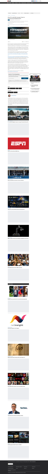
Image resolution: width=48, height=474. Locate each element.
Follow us (24, 41)
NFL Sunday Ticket (12, 88)
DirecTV (17, 88)
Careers (17, 468)
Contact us (25, 468)
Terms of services (17, 80)
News (10, 2)
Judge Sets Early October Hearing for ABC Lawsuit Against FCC (34, 86)
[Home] (8, 3)
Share (9, 41)
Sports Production (13, 15)
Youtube (20, 88)
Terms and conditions (10, 466)
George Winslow (13, 95)
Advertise (33, 468)
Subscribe (28, 2)
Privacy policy (25, 466)
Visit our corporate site (32, 461)
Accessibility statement (10, 468)
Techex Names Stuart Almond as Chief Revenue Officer (35, 91)
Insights (13, 2)
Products (16, 2)
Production (9, 15)
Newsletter (27, 41)
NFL (8, 88)
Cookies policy (33, 466)
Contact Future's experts (19, 466)
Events (19, 2)
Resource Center (24, 2)
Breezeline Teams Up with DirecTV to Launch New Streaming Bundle (34, 80)
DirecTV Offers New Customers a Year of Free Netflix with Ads (35, 89)
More (31, 2)
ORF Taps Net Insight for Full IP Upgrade (35, 82)
